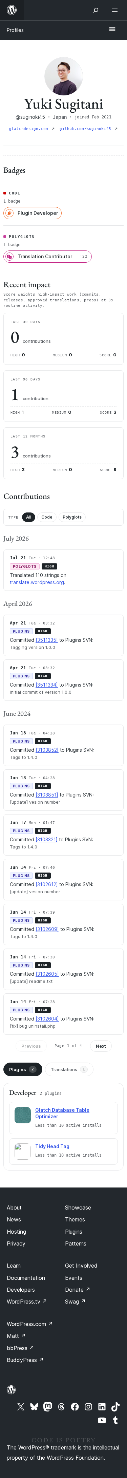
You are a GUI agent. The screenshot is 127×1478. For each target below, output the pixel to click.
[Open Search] (95, 10)
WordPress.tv (27, 1301)
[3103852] (47, 750)
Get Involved (81, 1265)
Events (73, 1277)
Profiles (15, 30)
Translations (68, 1069)
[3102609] (47, 929)
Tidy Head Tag (52, 1146)
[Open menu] (116, 10)
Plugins (21, 1069)
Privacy (16, 1243)
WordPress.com (30, 1324)
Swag (75, 1301)
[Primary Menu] (112, 29)
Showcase (78, 1207)
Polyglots (72, 517)
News (14, 1219)
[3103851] (47, 795)
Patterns (75, 1243)
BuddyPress (25, 1360)
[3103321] (47, 839)
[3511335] (47, 640)
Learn (14, 1265)
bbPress (20, 1348)
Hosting (16, 1231)
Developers (21, 1289)
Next (101, 1046)
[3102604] (47, 1019)
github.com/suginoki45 (86, 129)
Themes (75, 1219)
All (28, 517)
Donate (77, 1289)
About (14, 1207)
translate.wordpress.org (37, 582)
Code (46, 517)
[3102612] (47, 884)
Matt (16, 1335)
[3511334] (47, 685)
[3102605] (47, 974)
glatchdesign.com (30, 129)
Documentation (26, 1277)
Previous (31, 1046)
